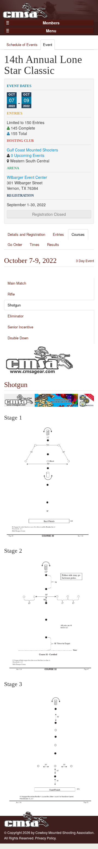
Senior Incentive (20, 326)
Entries (58, 234)
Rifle (11, 294)
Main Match (17, 283)
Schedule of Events (22, 44)
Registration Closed (49, 214)
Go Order (15, 244)
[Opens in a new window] (39, 359)
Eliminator (15, 316)
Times (34, 244)
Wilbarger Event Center (27, 177)
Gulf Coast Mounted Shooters (32, 150)
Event (47, 44)
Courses (78, 234)
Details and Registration (26, 234)
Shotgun (14, 305)
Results (53, 244)
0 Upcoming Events (27, 155)
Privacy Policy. (45, 838)
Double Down (18, 337)
